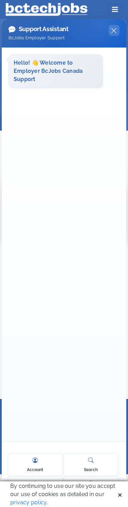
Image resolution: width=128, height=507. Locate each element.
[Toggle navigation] (115, 9)
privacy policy (28, 502)
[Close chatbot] (114, 30)
